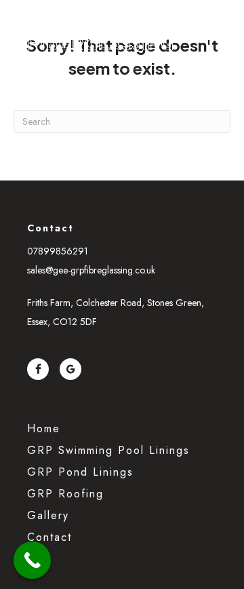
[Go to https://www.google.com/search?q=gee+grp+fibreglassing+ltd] (70, 369)
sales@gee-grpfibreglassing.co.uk (91, 270)
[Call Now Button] (32, 560)
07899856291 (57, 251)
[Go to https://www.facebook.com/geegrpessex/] (38, 369)
